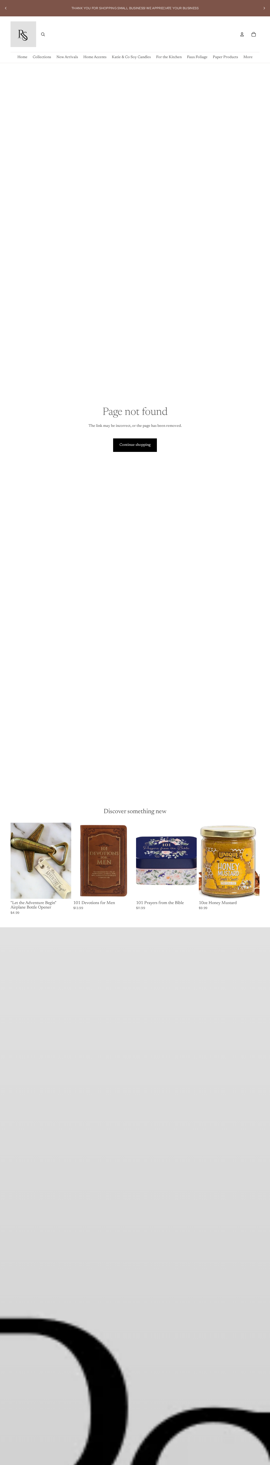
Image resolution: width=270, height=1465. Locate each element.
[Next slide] (264, 8)
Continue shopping (135, 445)
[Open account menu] (242, 34)
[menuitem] (248, 57)
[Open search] (43, 34)
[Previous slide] (6, 8)
